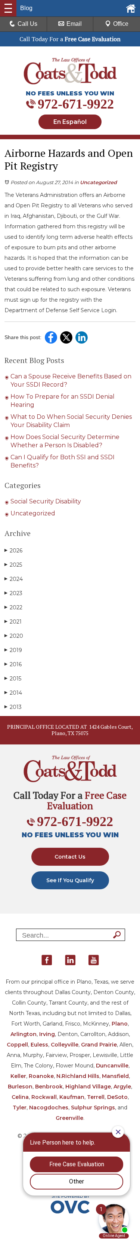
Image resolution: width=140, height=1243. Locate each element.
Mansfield (115, 1076)
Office (120, 24)
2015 (12, 678)
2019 (13, 650)
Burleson (20, 1086)
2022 (13, 607)
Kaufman (71, 1097)
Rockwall (44, 1097)
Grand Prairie (99, 1044)
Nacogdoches (48, 1107)
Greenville (69, 1118)
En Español (70, 121)
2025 (13, 564)
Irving (47, 1034)
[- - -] (8, 8)
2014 (13, 692)
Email (74, 24)
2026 (13, 550)
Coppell (17, 1044)
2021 (13, 621)
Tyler (20, 1107)
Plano (120, 1023)
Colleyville (64, 1044)
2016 (13, 664)
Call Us (27, 24)
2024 (13, 579)
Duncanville (112, 1065)
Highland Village (88, 1086)
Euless (39, 1044)
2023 (13, 593)
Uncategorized (98, 182)
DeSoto (117, 1097)
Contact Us (70, 856)
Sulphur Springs (93, 1107)
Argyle (122, 1086)
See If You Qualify (70, 880)
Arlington (23, 1034)
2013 (13, 707)
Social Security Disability (45, 501)
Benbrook (49, 1086)
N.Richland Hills (77, 1076)
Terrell (96, 1097)
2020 (13, 636)
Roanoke (41, 1076)
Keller (18, 1076)
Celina (20, 1097)
